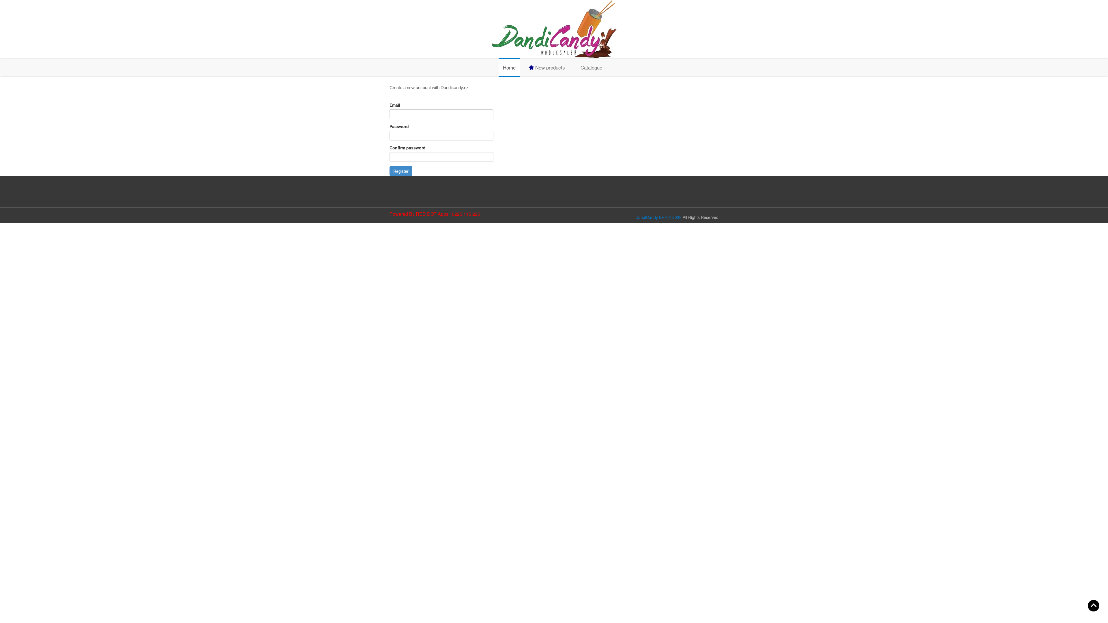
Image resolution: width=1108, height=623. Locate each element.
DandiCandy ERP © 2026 (658, 217)
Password (399, 126)
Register (401, 171)
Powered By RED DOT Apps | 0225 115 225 (435, 214)
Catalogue (591, 67)
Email (395, 105)
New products (549, 67)
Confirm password (408, 148)
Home (509, 67)
